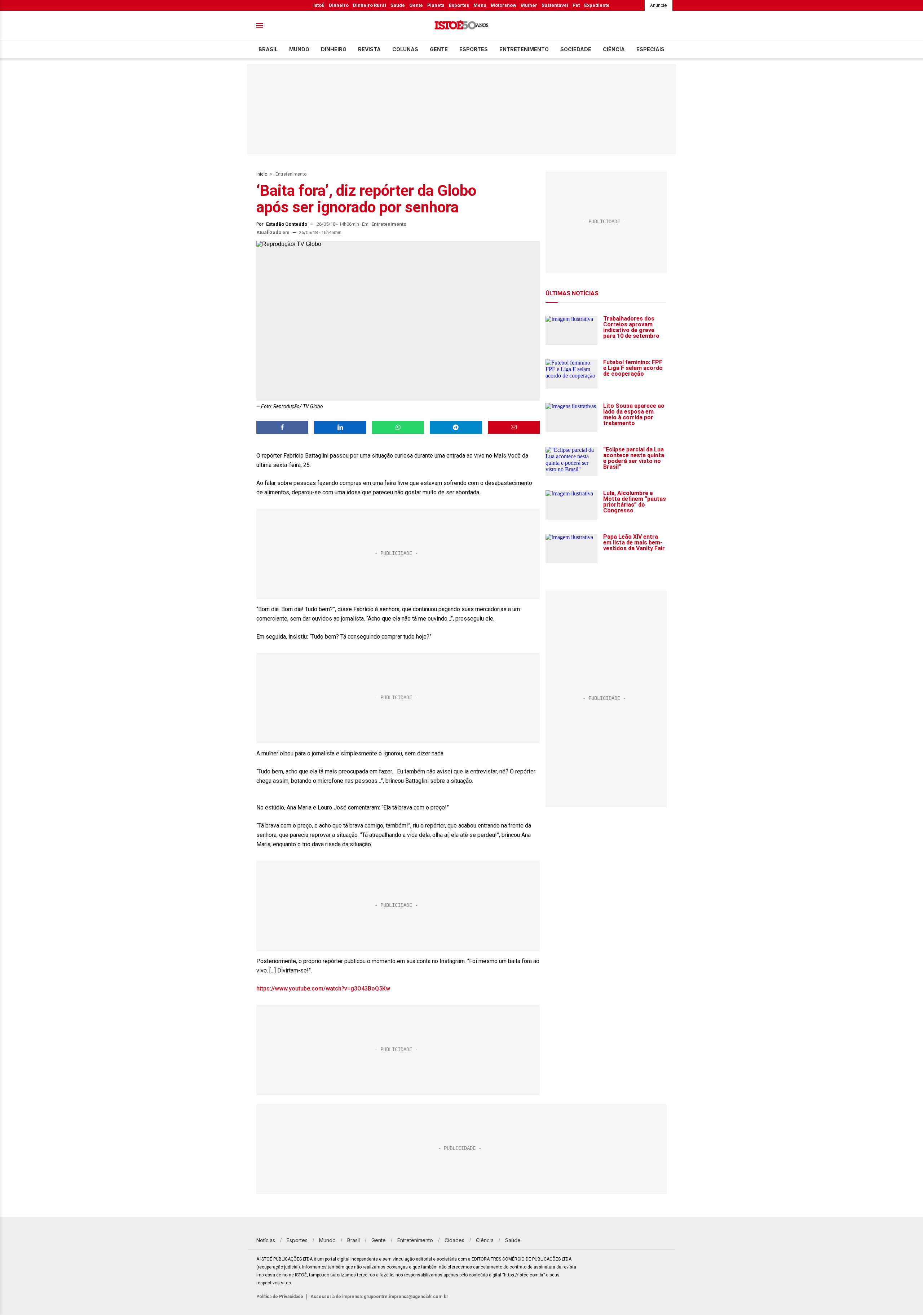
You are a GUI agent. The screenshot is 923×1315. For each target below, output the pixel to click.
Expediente (597, 5)
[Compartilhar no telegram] (456, 427)
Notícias (265, 1240)
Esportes (459, 5)
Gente (416, 5)
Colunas (405, 49)
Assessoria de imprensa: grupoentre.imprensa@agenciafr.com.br (379, 1296)
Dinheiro (339, 5)
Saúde (397, 5)
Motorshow (503, 5)
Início (261, 174)
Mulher (529, 5)
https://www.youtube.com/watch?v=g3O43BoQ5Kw (323, 988)
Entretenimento (524, 49)
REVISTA (369, 49)
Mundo (299, 49)
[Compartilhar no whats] (398, 427)
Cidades (454, 1240)
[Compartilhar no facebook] (282, 427)
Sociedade (575, 49)
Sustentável (555, 5)
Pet (576, 5)
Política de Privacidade (279, 1296)
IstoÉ (318, 5)
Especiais (650, 49)
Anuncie (658, 5)
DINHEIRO (333, 49)
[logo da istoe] (461, 26)
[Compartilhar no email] (514, 427)
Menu (479, 5)
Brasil (268, 49)
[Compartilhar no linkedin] (340, 427)
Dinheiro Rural (369, 5)
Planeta (436, 5)
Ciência (614, 49)
